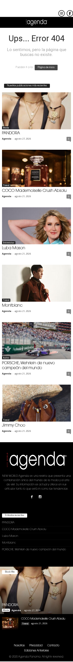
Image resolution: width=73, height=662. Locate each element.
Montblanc (12, 306)
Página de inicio (46, 67)
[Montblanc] (36, 283)
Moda (6, 127)
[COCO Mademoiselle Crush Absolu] (36, 168)
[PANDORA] (36, 110)
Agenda (6, 138)
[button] (66, 22)
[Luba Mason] (36, 225)
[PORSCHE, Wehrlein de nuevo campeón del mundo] (36, 340)
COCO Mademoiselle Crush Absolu (34, 191)
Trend (6, 185)
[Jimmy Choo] (36, 403)
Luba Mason (13, 248)
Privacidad (36, 645)
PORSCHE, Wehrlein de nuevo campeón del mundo (34, 549)
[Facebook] (33, 497)
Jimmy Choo (13, 426)
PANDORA (11, 133)
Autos (6, 357)
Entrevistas (8, 242)
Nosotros (19, 645)
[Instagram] (40, 497)
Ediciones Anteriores (36, 650)
